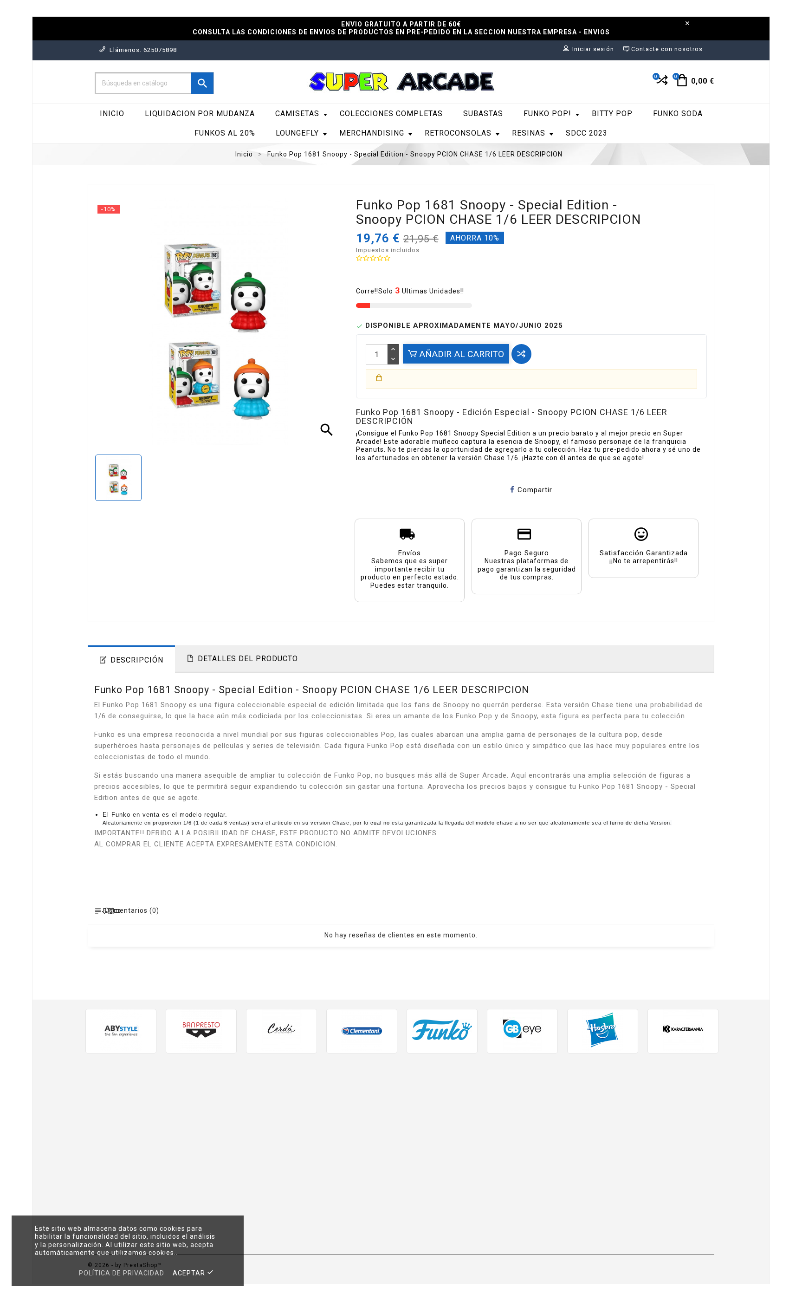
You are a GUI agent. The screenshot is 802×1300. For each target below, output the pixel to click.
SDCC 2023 (587, 133)
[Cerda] (281, 1030)
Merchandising (371, 133)
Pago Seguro (430, 1161)
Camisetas (297, 113)
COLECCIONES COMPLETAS (391, 113)
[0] (661, 84)
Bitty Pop (612, 113)
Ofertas (261, 1106)
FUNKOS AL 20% (224, 133)
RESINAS (528, 133)
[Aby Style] (121, 1030)
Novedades (267, 1120)
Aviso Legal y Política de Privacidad (469, 1120)
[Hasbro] (603, 1030)
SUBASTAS (483, 113)
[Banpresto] (201, 1030)
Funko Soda (678, 113)
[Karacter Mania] (683, 1030)
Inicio (112, 113)
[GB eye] (522, 1030)
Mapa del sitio (432, 1224)
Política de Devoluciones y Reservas (470, 1174)
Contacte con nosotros (448, 1210)
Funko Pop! (547, 113)
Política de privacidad (121, 1273)
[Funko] (442, 1030)
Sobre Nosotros (435, 1147)
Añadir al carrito (460, 354)
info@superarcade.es (177, 1179)
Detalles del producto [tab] (248, 658)
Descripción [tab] (136, 660)
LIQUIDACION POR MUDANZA (200, 113)
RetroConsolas (458, 133)
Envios (419, 1106)
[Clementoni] (362, 1030)
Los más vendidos (279, 1134)
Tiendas (421, 1238)
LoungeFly (297, 133)
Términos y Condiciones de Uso (462, 1134)
